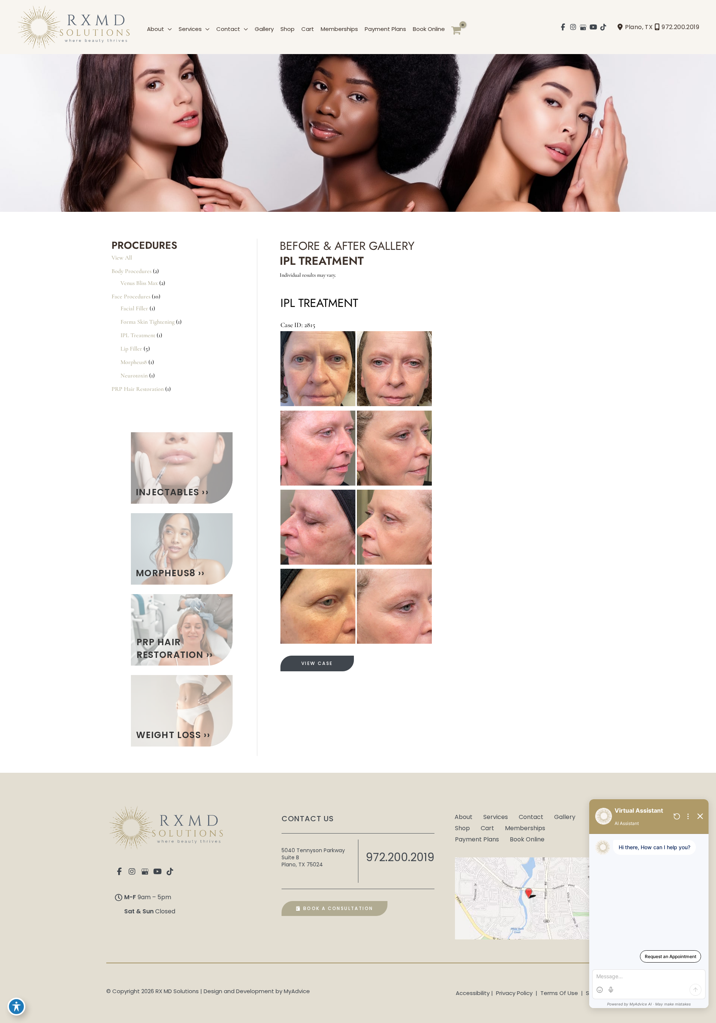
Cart (487, 827)
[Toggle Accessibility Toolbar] (16, 1007)
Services (495, 816)
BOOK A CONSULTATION (337, 908)
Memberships (525, 827)
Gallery (564, 816)
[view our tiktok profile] (604, 27)
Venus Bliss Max (139, 283)
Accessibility (473, 993)
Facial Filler (134, 308)
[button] (168, 29)
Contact (531, 816)
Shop (462, 827)
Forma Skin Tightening (147, 322)
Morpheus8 (133, 362)
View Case (317, 663)
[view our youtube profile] (593, 27)
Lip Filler (131, 348)
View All (122, 257)
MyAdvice (297, 991)
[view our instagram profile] (573, 27)
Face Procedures (131, 296)
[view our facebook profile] (563, 27)
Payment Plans (477, 838)
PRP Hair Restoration (138, 389)
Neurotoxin (134, 375)
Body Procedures (131, 271)
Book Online (527, 838)
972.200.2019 (680, 27)
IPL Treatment (137, 335)
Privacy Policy (514, 993)
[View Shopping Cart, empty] (456, 30)
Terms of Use (559, 993)
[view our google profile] (583, 27)
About (463, 816)
